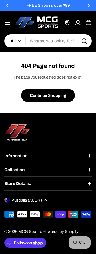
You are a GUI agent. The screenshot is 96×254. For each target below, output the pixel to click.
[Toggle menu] (7, 23)
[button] (7, 5)
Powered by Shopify (60, 231)
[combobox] (48, 40)
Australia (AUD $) (27, 200)
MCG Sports (29, 231)
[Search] (84, 41)
